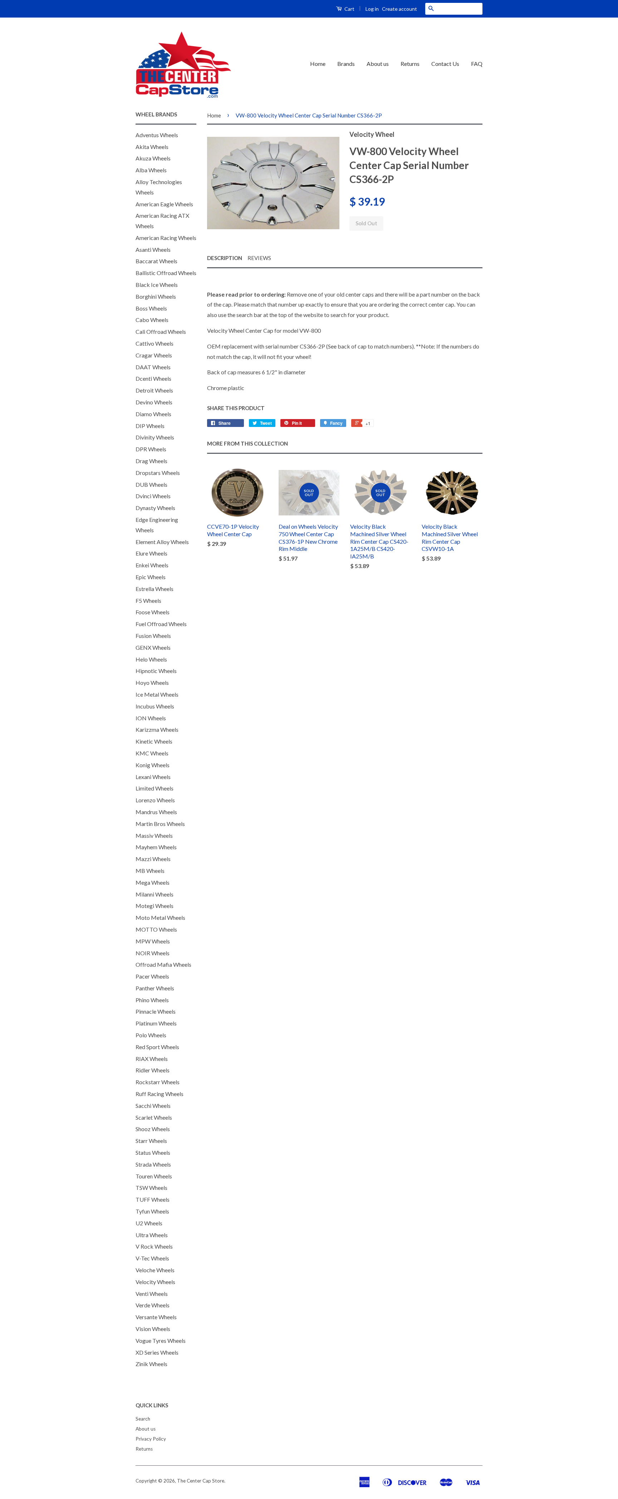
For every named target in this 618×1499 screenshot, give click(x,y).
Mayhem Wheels (156, 847)
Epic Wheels (151, 576)
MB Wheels (150, 870)
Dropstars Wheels (158, 472)
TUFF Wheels (153, 1199)
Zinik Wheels (151, 1363)
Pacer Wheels (152, 976)
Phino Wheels (152, 999)
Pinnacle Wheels (156, 1011)
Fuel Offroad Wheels (161, 623)
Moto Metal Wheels (160, 917)
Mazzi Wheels (153, 858)
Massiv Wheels (154, 835)
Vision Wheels (153, 1328)
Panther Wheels (155, 988)
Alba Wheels (151, 170)
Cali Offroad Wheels (161, 331)
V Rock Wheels (154, 1246)
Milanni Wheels (154, 894)
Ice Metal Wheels (157, 694)
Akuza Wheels (153, 158)
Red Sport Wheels (157, 1046)
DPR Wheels (151, 449)
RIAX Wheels (152, 1058)
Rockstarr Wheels (158, 1081)
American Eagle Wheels (164, 204)
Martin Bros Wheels (160, 823)
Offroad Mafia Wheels (163, 964)
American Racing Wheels (166, 237)
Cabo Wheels (152, 319)
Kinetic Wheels (154, 741)
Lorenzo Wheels (155, 800)
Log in (372, 9)
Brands (346, 63)
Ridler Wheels (153, 1070)
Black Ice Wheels (157, 284)
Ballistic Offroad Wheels (166, 272)
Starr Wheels (151, 1140)
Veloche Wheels (155, 1270)
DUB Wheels (151, 484)
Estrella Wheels (154, 588)
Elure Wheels (151, 553)
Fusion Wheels (153, 635)
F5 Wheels (148, 600)
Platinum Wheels (156, 1023)
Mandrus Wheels (156, 811)
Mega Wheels (153, 882)
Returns (410, 63)
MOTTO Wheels (156, 929)
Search (143, 1419)
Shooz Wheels (153, 1128)
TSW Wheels (151, 1187)
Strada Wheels (153, 1164)
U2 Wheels (149, 1223)
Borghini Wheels (156, 296)
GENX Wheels (153, 647)
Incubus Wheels (155, 706)
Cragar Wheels (154, 355)
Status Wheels (153, 1152)
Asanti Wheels (153, 249)
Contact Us (445, 63)
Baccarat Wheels (156, 261)
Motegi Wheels (154, 905)
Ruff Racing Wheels (159, 1093)
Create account (399, 9)
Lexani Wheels (153, 776)
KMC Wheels (152, 753)
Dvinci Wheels (153, 496)
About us (378, 63)
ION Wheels (151, 718)
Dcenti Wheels (153, 378)
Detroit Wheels (154, 390)
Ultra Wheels (152, 1234)
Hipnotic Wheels (156, 670)
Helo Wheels (151, 659)
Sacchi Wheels (153, 1105)
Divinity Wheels (155, 437)
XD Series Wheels (157, 1352)
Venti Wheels (152, 1293)
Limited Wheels (154, 788)
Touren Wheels (154, 1176)
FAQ (476, 63)
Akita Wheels (152, 146)
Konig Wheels (153, 764)
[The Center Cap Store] (183, 64)
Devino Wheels (154, 402)
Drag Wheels (151, 460)
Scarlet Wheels (154, 1117)
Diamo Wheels (153, 413)
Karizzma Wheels (157, 729)
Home (317, 63)
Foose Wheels (153, 612)
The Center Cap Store (200, 1481)
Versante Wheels (156, 1316)
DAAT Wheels (153, 367)
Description (224, 258)
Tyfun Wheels (152, 1211)
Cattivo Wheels (154, 343)
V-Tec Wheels (152, 1258)
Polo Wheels (151, 1035)
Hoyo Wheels (152, 682)
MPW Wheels (153, 941)
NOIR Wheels (153, 953)
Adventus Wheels (157, 134)
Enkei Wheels (152, 565)
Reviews (259, 258)
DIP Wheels (150, 425)
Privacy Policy (151, 1439)
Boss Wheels (151, 308)
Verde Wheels (153, 1305)
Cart (348, 9)
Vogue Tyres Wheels (161, 1340)
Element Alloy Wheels (162, 541)
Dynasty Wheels (155, 507)
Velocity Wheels (155, 1281)
